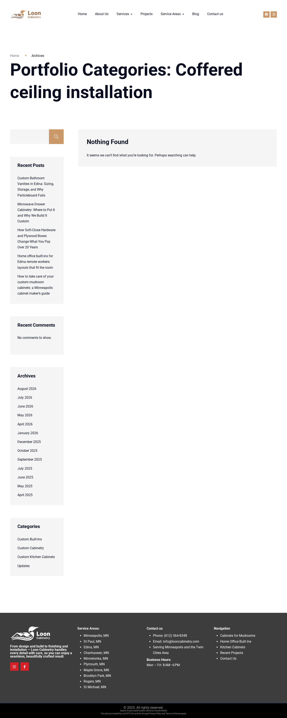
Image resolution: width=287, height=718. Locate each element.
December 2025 (29, 442)
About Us (101, 14)
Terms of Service (173, 713)
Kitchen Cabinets (232, 647)
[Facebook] (266, 14)
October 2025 (27, 451)
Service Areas (171, 14)
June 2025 (25, 477)
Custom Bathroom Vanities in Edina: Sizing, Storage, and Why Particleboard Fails (35, 186)
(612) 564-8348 (175, 636)
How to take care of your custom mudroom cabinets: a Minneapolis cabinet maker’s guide (35, 285)
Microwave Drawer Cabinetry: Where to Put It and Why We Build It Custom (36, 212)
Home (82, 14)
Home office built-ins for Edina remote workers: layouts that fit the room (35, 261)
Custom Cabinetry (30, 548)
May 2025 (24, 486)
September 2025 (29, 459)
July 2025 (24, 468)
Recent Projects (231, 653)
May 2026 (24, 415)
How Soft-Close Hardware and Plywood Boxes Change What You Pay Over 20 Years (36, 238)
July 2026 (24, 398)
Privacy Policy (155, 713)
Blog (195, 14)
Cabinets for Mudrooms (237, 636)
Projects (147, 14)
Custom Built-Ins (29, 539)
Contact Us (228, 658)
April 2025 (25, 495)
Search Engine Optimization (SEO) (135, 710)
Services (123, 14)
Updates (23, 566)
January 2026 (27, 433)
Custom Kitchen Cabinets (36, 557)
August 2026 (26, 389)
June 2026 (25, 406)
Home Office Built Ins (235, 641)
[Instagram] (274, 14)
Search (56, 136)
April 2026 (25, 424)
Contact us (215, 14)
